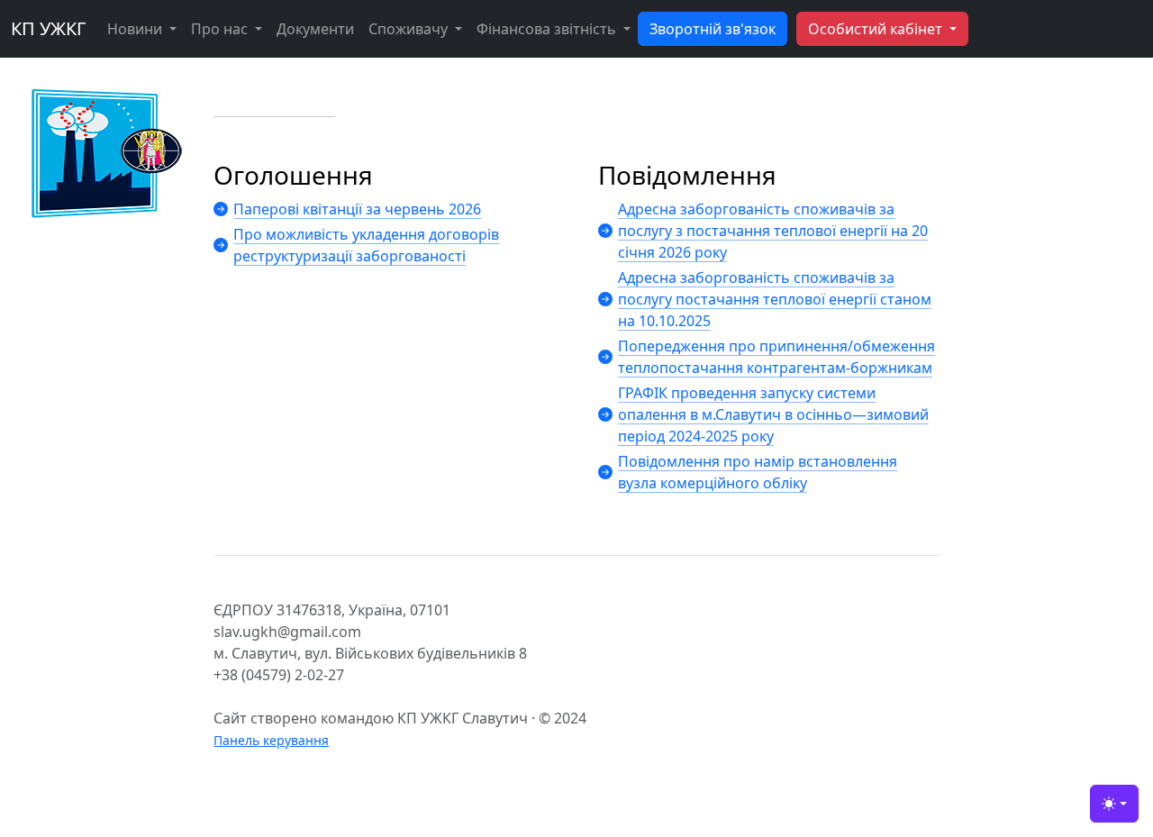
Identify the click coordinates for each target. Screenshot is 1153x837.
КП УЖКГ (48, 28)
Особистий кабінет (877, 29)
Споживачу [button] (409, 29)
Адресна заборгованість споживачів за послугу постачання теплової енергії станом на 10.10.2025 (774, 299)
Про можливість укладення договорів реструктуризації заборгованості (366, 245)
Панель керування (271, 740)
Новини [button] (136, 29)
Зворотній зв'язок (712, 29)
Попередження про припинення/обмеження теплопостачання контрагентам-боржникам (776, 357)
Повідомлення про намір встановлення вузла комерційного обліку (757, 472)
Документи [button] (315, 29)
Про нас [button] (221, 29)
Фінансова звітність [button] (548, 29)
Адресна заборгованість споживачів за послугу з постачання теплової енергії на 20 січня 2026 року (773, 230)
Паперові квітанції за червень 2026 (357, 209)
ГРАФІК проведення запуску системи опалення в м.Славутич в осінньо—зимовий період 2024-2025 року (773, 414)
